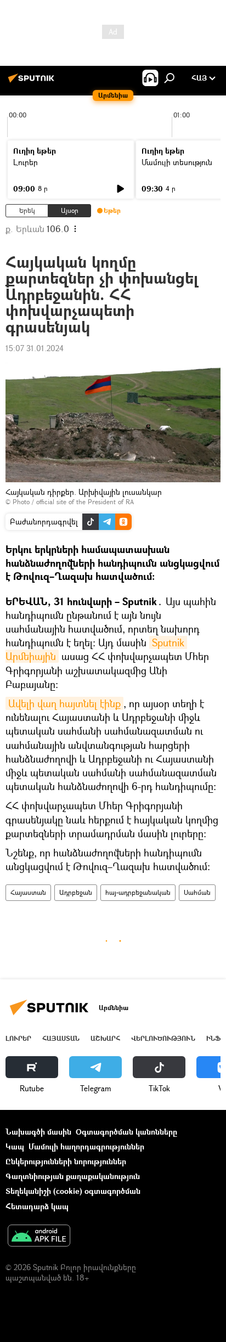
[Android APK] (39, 1237)
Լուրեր (25, 162)
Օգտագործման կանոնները (126, 1131)
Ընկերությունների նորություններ (65, 1161)
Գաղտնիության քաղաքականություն (72, 1176)
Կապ (14, 1146)
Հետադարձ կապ (37, 1206)
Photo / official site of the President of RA (73, 501)
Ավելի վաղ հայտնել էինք (64, 703)
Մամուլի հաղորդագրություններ (86, 1146)
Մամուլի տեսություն (177, 162)
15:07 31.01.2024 (34, 348)
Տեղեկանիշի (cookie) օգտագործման (72, 1191)
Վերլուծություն (163, 1038)
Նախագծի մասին (38, 1131)
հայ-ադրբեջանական (138, 892)
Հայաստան (28, 892)
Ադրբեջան (75, 892)
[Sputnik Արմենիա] (32, 82)
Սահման (197, 892)
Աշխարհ (105, 1038)
